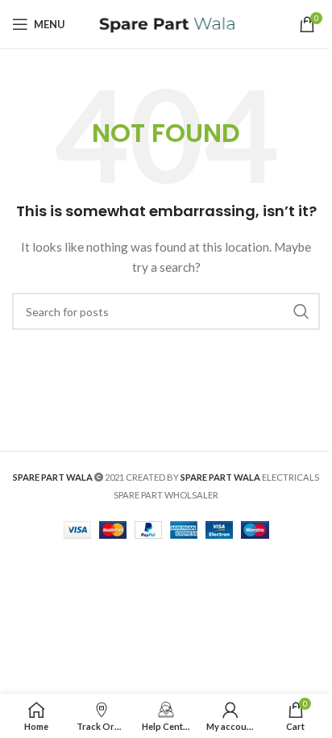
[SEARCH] (301, 311)
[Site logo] (166, 23)
